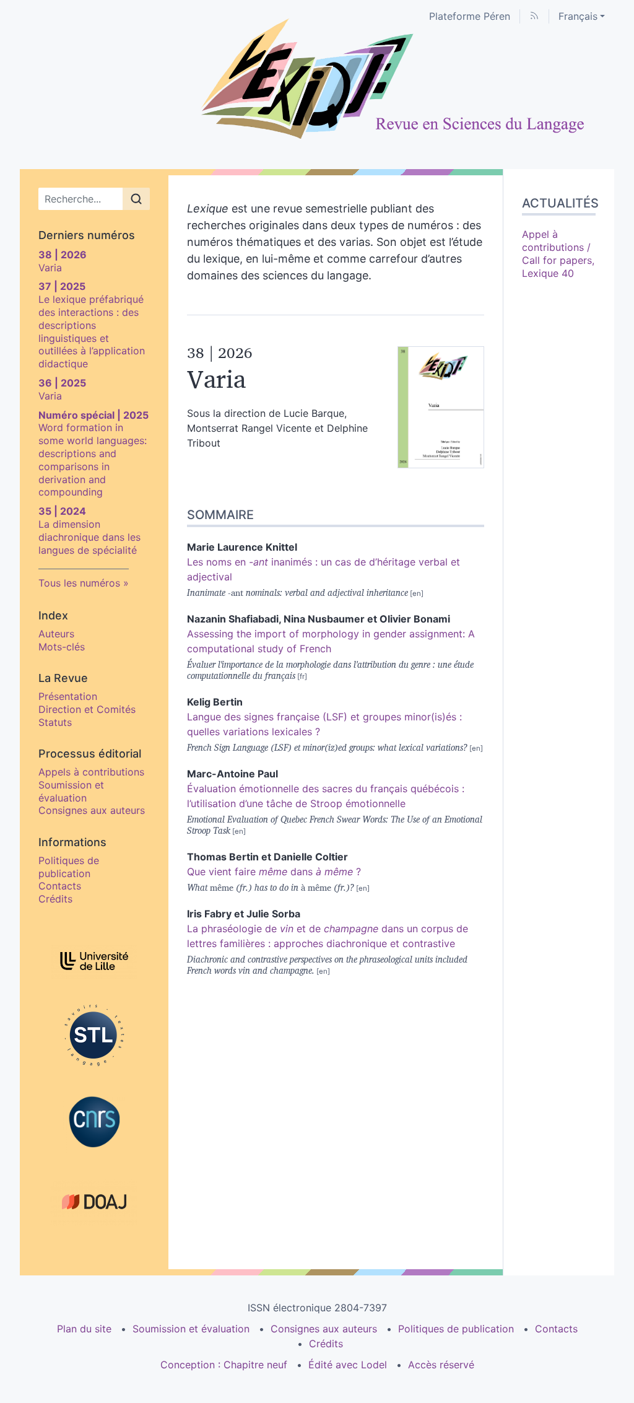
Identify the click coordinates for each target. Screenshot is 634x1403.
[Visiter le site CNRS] (94, 1122)
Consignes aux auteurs (91, 810)
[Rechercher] (136, 199)
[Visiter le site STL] (94, 1035)
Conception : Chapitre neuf (223, 1364)
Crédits (55, 899)
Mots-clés (61, 646)
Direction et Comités (87, 709)
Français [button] (577, 16)
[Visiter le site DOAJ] (94, 1202)
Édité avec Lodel (347, 1364)
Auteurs (56, 633)
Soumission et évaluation (71, 791)
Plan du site (84, 1328)
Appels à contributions (91, 772)
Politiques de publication (68, 867)
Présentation (67, 696)
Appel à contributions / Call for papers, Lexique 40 (558, 253)
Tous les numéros (79, 583)
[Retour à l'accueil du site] (317, 79)
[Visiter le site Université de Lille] (94, 961)
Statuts (55, 722)
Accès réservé (441, 1364)
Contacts (59, 886)
